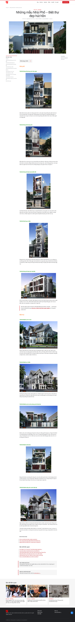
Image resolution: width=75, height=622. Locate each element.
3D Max (49, 2)
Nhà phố (7, 58)
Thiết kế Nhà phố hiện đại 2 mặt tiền (11, 68)
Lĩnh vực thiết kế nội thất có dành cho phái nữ (28, 539)
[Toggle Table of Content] (30, 61)
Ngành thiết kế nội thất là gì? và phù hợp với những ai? (30, 542)
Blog (38, 2)
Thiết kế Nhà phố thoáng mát (10, 62)
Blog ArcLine (40, 612)
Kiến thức (41, 2)
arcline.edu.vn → (37, 573)
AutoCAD (52, 2)
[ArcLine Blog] (7, 2)
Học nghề (56, 2)
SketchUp (45, 2)
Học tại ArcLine (65, 2)
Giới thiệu (39, 613)
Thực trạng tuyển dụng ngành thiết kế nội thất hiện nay (30, 540)
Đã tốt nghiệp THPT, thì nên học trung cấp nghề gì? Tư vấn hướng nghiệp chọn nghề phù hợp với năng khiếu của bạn (15, 601)
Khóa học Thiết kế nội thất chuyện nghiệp (41, 308)
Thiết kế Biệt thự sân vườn (10, 71)
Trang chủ (7, 7)
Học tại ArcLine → (58, 612)
